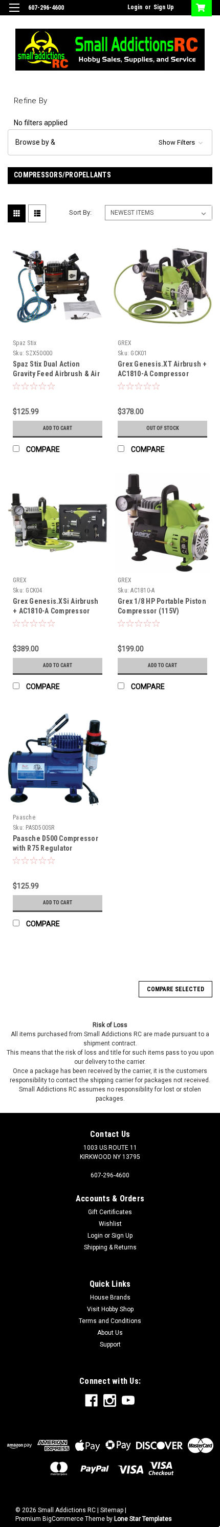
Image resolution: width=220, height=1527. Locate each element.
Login (134, 7)
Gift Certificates (110, 1212)
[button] (110, 142)
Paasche (24, 817)
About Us (110, 1332)
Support (110, 1344)
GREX (124, 343)
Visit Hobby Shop (110, 1309)
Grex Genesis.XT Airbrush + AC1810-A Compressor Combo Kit (162, 374)
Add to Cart (57, 428)
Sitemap (111, 1510)
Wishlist (110, 1223)
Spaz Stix (24, 343)
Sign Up (163, 7)
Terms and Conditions (110, 1321)
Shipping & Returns (110, 1247)
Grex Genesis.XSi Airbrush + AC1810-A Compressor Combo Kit (55, 611)
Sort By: (80, 212)
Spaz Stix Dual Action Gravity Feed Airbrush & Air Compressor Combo (56, 374)
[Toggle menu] (14, 14)
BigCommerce (62, 1518)
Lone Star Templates (143, 1518)
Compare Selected (175, 989)
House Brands (110, 1297)
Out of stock (162, 428)
